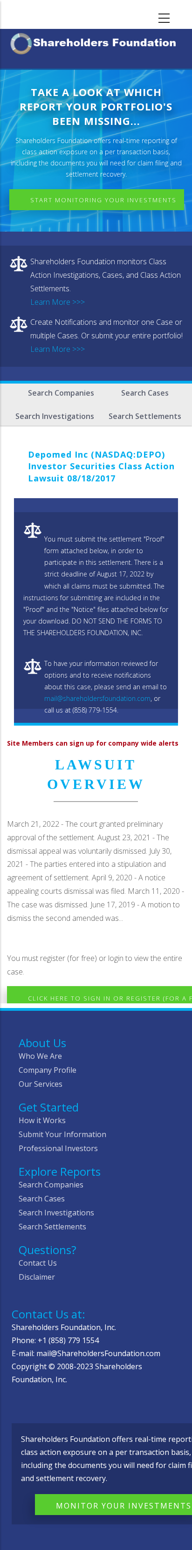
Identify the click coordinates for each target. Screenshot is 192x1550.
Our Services (40, 1084)
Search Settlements (145, 416)
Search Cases (145, 393)
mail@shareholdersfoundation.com (97, 698)
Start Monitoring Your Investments (103, 200)
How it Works (42, 1120)
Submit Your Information (62, 1134)
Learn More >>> (57, 302)
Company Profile (47, 1070)
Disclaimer (37, 1277)
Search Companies (61, 393)
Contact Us (38, 1263)
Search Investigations (54, 416)
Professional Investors (58, 1148)
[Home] (96, 41)
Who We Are (40, 1056)
